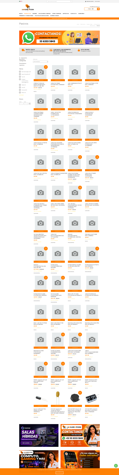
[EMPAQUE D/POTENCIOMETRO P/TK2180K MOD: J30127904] (75, 223)
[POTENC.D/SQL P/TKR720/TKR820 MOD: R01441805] (58, 254)
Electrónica (83, 24)
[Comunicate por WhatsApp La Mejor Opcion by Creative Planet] (116, 465)
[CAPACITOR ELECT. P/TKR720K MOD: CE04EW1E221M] (92, 101)
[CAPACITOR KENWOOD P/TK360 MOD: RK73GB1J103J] (92, 283)
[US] (21, 1)
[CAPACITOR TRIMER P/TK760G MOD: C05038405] (58, 72)
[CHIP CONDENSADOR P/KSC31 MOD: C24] (75, 72)
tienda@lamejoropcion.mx (95, 6)
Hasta (25, 101)
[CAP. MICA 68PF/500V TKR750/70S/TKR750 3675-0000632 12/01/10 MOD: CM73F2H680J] (41, 223)
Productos (27, 13)
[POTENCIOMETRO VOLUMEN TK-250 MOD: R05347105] (75, 254)
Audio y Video (89, 24)
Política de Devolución (42, 15)
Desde (20, 101)
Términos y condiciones (26, 15)
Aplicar (30, 104)
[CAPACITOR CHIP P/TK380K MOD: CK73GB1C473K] (75, 132)
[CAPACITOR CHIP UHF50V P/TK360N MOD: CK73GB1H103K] (92, 132)
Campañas (81, 13)
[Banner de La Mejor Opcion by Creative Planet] (38, 435)
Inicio (21, 13)
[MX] (19, 1)
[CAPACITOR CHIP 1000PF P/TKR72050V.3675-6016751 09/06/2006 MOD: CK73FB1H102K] (58, 132)
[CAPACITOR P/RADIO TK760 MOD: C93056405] (92, 72)
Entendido (59, 472)
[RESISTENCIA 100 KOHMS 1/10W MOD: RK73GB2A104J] (75, 312)
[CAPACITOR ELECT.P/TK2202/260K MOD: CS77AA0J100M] (58, 223)
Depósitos (66, 13)
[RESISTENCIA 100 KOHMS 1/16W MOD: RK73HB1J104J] (92, 312)
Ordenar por (35, 59)
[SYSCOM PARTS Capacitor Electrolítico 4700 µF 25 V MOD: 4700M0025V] (92, 398)
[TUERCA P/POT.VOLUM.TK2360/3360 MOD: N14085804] (92, 340)
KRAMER (35, 13)
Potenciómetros (22, 63)
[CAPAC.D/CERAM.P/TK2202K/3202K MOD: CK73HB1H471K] (58, 162)
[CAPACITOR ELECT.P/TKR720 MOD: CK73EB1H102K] (41, 132)
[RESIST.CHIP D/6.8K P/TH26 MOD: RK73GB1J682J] (58, 312)
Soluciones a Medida (44, 13)
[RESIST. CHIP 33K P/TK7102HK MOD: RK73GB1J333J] (41, 312)
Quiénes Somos (54, 15)
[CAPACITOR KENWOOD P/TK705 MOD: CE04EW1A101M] (75, 101)
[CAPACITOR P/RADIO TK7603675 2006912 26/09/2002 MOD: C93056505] (41, 101)
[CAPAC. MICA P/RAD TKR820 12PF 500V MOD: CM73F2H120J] (58, 193)
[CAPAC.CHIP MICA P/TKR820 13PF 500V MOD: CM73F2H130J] (92, 193)
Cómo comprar (56, 13)
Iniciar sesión (97, 1)
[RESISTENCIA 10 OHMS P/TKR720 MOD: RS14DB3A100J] (41, 340)
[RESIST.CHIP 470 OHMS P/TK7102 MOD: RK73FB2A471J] (75, 283)
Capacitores (21, 65)
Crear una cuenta (90, 1)
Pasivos (35, 91)
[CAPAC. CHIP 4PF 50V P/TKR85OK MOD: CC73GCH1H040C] (58, 101)
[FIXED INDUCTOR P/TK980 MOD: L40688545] (92, 223)
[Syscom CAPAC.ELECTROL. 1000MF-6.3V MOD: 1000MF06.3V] (41, 398)
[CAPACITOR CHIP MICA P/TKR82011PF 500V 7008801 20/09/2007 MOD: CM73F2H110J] (41, 193)
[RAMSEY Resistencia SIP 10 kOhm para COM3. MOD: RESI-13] (92, 369)
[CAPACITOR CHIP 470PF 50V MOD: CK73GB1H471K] (41, 162)
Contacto (74, 13)
